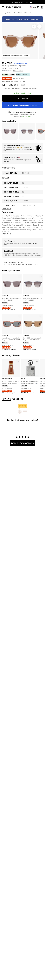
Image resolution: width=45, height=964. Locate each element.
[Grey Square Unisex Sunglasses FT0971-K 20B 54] (40, 276)
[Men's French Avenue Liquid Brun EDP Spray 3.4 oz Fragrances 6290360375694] (17, 361)
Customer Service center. (33, 255)
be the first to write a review (22, 443)
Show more (6, 234)
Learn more (6, 161)
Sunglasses (12, 262)
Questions (17, 399)
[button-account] (34, 7)
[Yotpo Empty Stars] (7, 71)
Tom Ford (20, 262)
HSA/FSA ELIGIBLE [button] (21, 74)
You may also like (9, 121)
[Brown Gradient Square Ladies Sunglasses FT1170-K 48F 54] (19, 316)
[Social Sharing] (34, 26)
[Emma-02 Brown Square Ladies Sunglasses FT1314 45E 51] (40, 316)
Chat (14, 255)
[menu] (3, 7)
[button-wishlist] (38, 7)
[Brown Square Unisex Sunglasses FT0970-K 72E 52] (39, 26)
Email (9, 255)
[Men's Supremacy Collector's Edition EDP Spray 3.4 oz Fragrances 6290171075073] (37, 361)
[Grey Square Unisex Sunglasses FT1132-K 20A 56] (19, 276)
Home (5, 262)
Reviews (6, 399)
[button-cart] (42, 7)
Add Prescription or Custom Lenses (22, 105)
